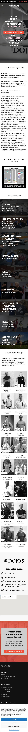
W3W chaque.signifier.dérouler (14, 590)
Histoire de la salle (6, 689)
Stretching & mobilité (14, 41)
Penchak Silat (14, 43)
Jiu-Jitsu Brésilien (14, 24)
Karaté (14, 36)
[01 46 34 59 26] (2, 573)
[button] (26, 705)
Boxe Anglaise (14, 16)
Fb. (16, 385)
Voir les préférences (14, 726)
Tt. (5, 495)
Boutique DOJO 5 (6, 691)
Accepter (13, 719)
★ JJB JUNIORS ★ (14, 26)
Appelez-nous (23, 1)
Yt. (22, 385)
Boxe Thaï (13, 19)
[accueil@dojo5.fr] (2, 577)
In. (2, 385)
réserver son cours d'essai (13, 32)
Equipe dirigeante (6, 696)
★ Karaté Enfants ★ (14, 38)
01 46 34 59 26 (9, 573)
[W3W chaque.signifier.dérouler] (2, 590)
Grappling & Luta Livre (14, 21)
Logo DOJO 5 (5, 694)
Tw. (5, 490)
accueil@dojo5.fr (10, 577)
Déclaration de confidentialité (14, 730)
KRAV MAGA (14, 46)
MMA (14, 29)
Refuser (14, 723)
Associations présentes (7, 687)
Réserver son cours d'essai (8, 1)
